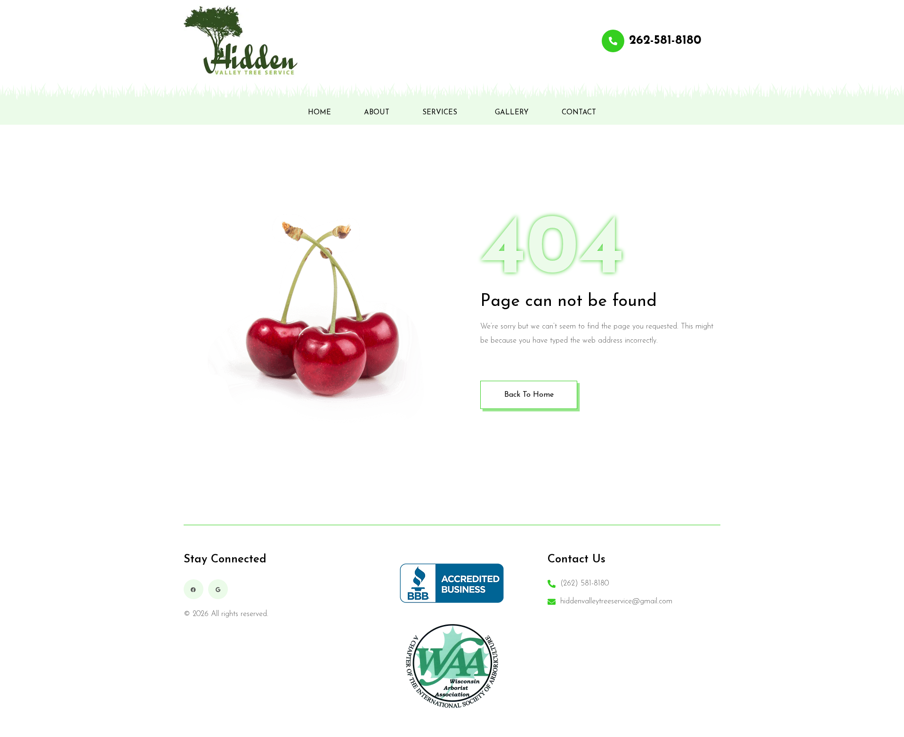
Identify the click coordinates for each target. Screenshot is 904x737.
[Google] (218, 589)
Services (439, 112)
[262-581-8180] (613, 41)
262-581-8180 (665, 40)
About (376, 112)
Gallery (512, 112)
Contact (579, 112)
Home (319, 112)
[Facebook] (193, 589)
